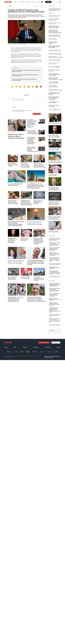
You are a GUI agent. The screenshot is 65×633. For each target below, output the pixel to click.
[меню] (59, 2)
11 (37, 280)
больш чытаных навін (55, 276)
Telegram (9, 351)
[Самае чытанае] (60, 235)
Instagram (35, 351)
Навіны (15, 1)
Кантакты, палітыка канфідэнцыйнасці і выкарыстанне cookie (52, 357)
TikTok (23, 351)
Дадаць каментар (37, 113)
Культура (38, 1)
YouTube (16, 351)
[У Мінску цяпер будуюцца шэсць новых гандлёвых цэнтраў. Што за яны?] (39, 274)
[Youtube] (42, 1)
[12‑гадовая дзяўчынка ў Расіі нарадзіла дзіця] (17, 179)
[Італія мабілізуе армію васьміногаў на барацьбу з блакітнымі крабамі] (55, 157)
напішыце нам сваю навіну (44, 342)
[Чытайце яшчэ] (40, 68)
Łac (42, 7)
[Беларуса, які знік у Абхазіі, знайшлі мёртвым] (26, 236)
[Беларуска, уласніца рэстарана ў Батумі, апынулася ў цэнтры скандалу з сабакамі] (13, 198)
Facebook (50, 351)
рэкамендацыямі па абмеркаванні (18, 111)
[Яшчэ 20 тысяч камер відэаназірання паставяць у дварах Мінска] (39, 198)
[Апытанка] (59, 330)
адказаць (19, 98)
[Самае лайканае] (60, 280)
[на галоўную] (8, 2)
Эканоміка (22, 1)
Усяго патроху (33, 1)
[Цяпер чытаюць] (60, 6)
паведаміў (20, 16)
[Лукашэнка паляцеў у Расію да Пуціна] (26, 274)
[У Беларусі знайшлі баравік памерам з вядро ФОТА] (13, 161)
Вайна (19, 1)
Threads (57, 351)
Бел (53, 1)
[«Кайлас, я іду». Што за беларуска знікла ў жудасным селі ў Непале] (17, 129)
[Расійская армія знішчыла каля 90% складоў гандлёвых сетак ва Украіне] (26, 161)
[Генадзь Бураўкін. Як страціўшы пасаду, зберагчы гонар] (55, 144)
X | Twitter (43, 351)
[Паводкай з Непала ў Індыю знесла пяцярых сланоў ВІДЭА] (55, 226)
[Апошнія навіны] (60, 12)
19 (17, 203)
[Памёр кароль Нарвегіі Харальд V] (55, 118)
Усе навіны (55, 109)
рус (57, 1)
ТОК (29, 351)
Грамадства (28, 1)
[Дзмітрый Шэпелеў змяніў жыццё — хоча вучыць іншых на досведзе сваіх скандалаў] (13, 236)
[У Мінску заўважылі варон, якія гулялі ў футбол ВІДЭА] (13, 274)
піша (13, 53)
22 (53, 99)
